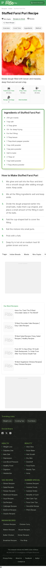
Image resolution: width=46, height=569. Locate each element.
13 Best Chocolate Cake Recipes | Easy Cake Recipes (27, 324)
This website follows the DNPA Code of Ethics (23, 550)
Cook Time (17, 28)
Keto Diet (6, 454)
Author (37, 558)
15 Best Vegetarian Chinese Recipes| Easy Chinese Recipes (28, 363)
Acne (28, 473)
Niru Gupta (37, 254)
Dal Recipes (7, 502)
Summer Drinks (31, 491)
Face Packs (30, 466)
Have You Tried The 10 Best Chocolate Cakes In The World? (26, 311)
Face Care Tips (32, 502)
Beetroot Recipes (9, 510)
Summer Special (32, 480)
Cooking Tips (19, 421)
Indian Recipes (9, 520)
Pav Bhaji (24, 540)
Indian (10, 8)
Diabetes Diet (8, 450)
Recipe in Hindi (19, 19)
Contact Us (21, 562)
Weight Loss (7, 421)
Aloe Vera (30, 447)
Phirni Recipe (31, 510)
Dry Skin (29, 458)
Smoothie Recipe (32, 506)
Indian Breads (15, 254)
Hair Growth (30, 454)
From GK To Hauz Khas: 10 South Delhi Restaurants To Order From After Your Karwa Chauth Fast (27, 351)
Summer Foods (31, 487)
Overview (6, 28)
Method (38, 28)
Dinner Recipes (9, 483)
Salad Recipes (8, 487)
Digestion (6, 469)
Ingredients (28, 28)
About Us (19, 558)
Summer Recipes (32, 483)
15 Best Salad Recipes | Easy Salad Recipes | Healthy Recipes (27, 337)
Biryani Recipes (24, 530)
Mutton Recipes (9, 530)
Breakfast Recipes (10, 540)
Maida (26, 254)
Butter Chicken (8, 535)
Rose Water (30, 450)
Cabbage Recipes (10, 506)
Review (31, 19)
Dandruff (29, 462)
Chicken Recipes (9, 524)
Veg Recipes (7, 480)
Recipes (4, 8)
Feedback (28, 558)
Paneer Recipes (9, 491)
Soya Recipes (8, 498)
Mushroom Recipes (10, 495)
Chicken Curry (25, 524)
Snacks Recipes (9, 514)
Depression (7, 458)
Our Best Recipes (11, 306)
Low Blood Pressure (10, 462)
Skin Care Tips (31, 498)
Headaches (7, 473)
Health (5, 443)
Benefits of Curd (32, 495)
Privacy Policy (7, 558)
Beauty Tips (30, 469)
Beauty (28, 443)
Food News (32, 421)
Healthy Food (8, 466)
